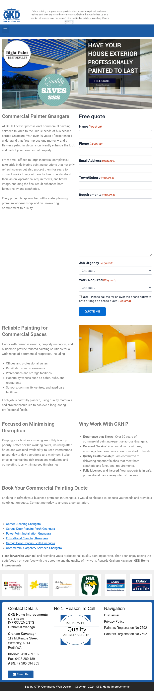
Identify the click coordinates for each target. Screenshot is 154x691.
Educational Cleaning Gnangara (27, 538)
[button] (5, 29)
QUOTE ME (92, 311)
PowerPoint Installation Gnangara (28, 533)
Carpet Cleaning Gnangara (23, 524)
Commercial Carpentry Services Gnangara (34, 548)
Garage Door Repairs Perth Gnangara (30, 529)
